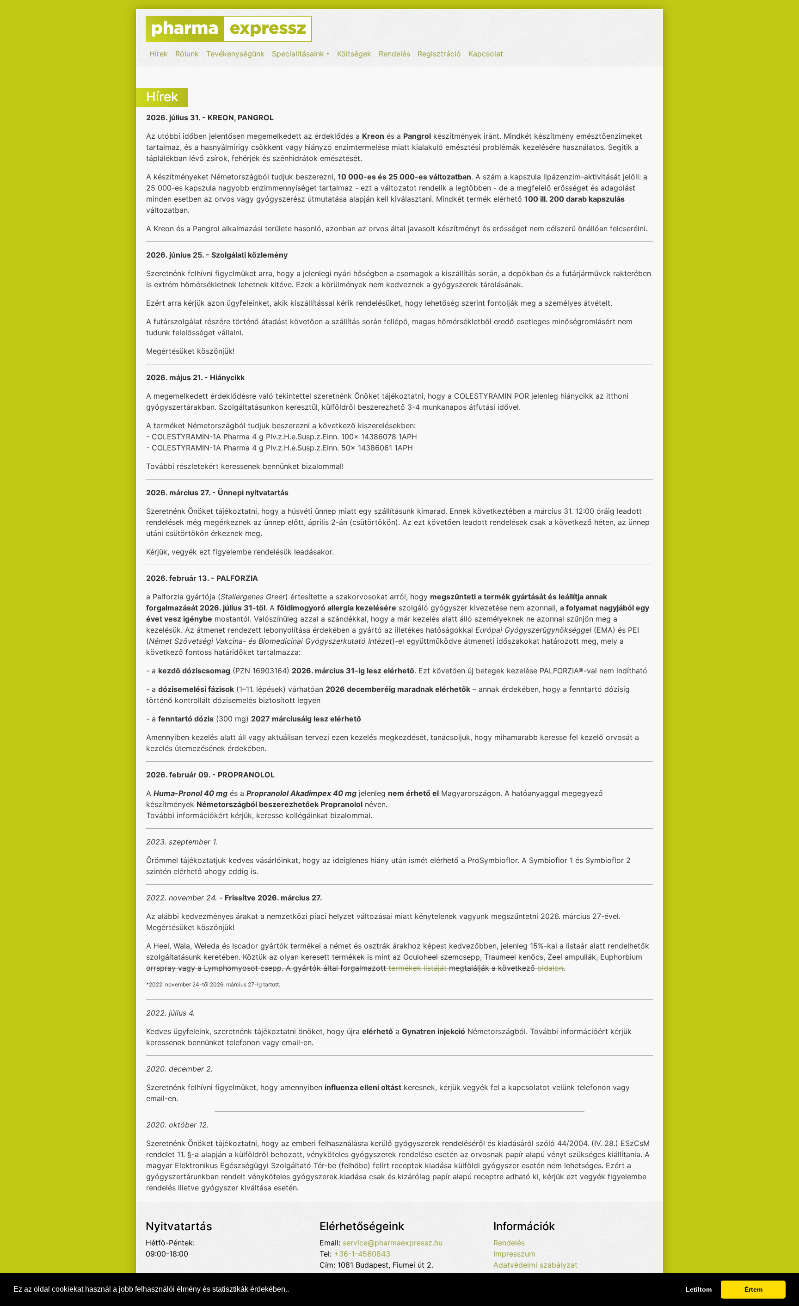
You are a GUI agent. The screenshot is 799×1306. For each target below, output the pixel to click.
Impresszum (514, 1253)
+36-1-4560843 (362, 1253)
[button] (292, 1290)
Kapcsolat (485, 53)
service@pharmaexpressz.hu (393, 1242)
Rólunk (187, 53)
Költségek (354, 53)
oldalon (550, 968)
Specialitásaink (298, 53)
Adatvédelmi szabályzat (535, 1264)
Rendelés (394, 53)
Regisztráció (439, 53)
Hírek (158, 53)
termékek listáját (417, 968)
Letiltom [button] (699, 1289)
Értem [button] (753, 1289)
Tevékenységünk (235, 53)
